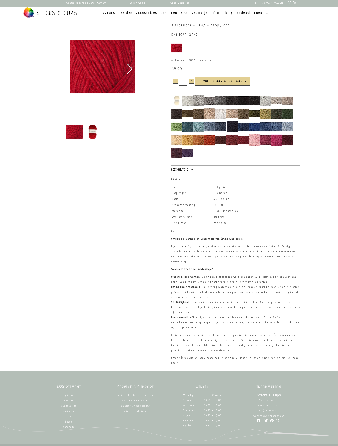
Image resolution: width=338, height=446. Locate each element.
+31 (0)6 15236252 (269, 411)
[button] (129, 69)
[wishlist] (289, 3)
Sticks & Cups (55, 14)
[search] (267, 13)
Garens (69, 395)
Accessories (69, 406)
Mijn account (275, 3)
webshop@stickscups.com (269, 416)
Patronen (69, 411)
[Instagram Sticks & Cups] (277, 421)
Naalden (69, 400)
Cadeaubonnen (249, 13)
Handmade (69, 427)
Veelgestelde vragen (135, 400)
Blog (229, 13)
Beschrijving (179, 170)
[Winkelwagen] (295, 3)
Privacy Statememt (136, 411)
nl (256, 3)
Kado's (69, 422)
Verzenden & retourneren (135, 395)
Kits (69, 416)
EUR (263, 3)
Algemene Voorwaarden (135, 406)
